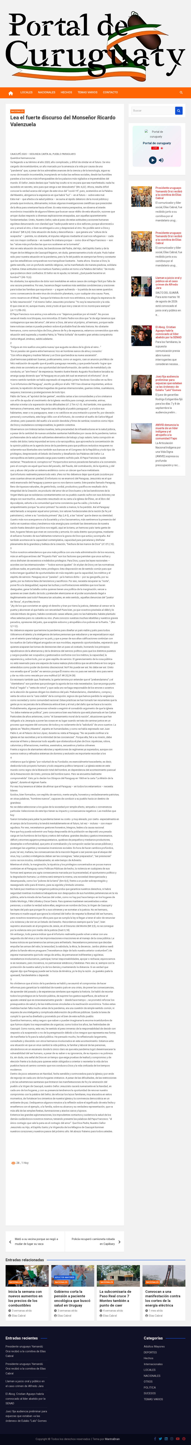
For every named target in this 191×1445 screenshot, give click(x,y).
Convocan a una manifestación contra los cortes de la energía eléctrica (162, 1298)
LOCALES (26, 92)
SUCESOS (150, 1393)
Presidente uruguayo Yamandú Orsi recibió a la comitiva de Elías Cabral (26, 1351)
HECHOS (66, 92)
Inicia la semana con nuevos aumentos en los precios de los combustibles (25, 1298)
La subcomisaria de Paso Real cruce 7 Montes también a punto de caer (115, 1298)
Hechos (148, 1358)
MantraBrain (112, 1439)
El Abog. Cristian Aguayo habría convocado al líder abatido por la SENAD (26, 1398)
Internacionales (153, 1364)
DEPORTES (150, 1352)
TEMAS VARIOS (87, 92)
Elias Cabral (19, 1315)
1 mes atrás (156, 1310)
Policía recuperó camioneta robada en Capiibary (93, 1241)
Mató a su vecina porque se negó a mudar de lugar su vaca (36, 1241)
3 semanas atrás (22, 1310)
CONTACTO (110, 92)
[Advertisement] (64, 1195)
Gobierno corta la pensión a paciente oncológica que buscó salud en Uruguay (72, 1298)
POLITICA (150, 1387)
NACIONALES (46, 92)
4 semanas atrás (113, 1310)
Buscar (179, 111)
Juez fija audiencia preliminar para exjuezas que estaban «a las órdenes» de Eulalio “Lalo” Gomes (169, 383)
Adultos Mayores (64, 1277)
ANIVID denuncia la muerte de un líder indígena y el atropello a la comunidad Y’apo (167, 431)
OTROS (148, 1381)
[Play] (152, 160)
